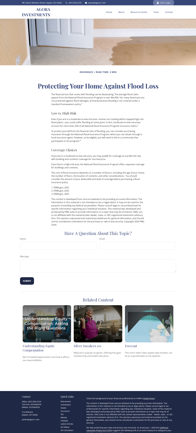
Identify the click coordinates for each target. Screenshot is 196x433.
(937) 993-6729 (75, 2)
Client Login (165, 2)
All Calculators (67, 430)
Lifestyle (64, 420)
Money (64, 417)
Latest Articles (67, 424)
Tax (62, 414)
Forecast (131, 346)
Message (24, 256)
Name (23, 238)
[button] (109, 12)
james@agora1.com (97, 2)
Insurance (65, 411)
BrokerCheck (149, 398)
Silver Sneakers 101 (87, 346)
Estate (63, 408)
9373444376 (36, 404)
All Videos (65, 427)
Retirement (66, 401)
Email (102, 238)
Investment (66, 404)
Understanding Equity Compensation (39, 348)
